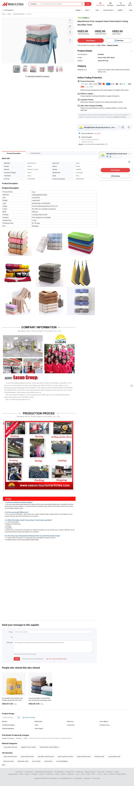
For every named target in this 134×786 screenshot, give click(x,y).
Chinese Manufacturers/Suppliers (43, 772)
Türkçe (105, 774)
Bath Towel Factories (27, 756)
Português (34, 774)
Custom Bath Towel (114, 756)
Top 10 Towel (36, 761)
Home (3, 14)
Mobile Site (109, 772)
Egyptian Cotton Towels (28, 747)
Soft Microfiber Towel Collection (49, 747)
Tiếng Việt (112, 774)
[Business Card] (129, 162)
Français (41, 774)
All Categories (9, 10)
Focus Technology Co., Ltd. (54, 778)
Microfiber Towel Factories (46, 756)
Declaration (87, 778)
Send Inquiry (90, 40)
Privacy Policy (96, 778)
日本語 (88, 774)
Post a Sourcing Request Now (56, 659)
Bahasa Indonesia (121, 774)
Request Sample (112, 45)
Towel (36, 725)
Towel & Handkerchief (18, 14)
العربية (77, 774)
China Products (29, 772)
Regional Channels (90, 772)
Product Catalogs (29, 717)
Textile (9, 14)
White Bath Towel (23, 761)
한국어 (83, 774)
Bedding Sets (38, 721)
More (3, 765)
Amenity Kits (71, 725)
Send (16, 659)
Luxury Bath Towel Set (10, 747)
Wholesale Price (70, 772)
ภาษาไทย (99, 774)
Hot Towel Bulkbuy (62, 761)
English (21, 774)
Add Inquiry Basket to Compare (38, 76)
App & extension (108, 10)
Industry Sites (79, 772)
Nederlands (71, 774)
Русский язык (49, 774)
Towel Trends (48, 761)
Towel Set (28, 14)
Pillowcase (70, 721)
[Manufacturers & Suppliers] (12, 4)
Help (97, 10)
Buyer (87, 10)
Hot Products (18, 772)
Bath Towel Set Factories (65, 756)
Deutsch (63, 774)
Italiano (57, 774)
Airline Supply (39, 728)
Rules (130, 10)
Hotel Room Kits (104, 725)
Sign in (130, 5)
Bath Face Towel (9, 761)
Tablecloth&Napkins (8, 728)
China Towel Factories (10, 756)
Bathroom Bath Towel (83, 756)
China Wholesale (59, 772)
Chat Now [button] (120, 40)
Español (27, 774)
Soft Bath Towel (99, 756)
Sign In (80, 144)
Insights (116, 772)
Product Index (101, 772)
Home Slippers (104, 721)
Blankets (4, 721)
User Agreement (78, 778)
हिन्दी (93, 774)
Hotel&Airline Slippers (8, 725)
